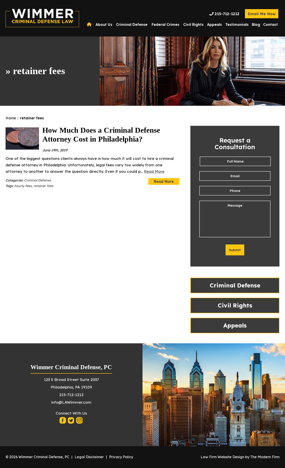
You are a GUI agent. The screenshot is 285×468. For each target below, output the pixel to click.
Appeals (214, 24)
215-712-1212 (227, 13)
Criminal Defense (131, 24)
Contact (270, 24)
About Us (104, 24)
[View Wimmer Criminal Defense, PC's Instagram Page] (79, 421)
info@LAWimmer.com (71, 402)
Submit (235, 250)
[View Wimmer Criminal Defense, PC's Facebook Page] (63, 421)
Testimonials (236, 24)
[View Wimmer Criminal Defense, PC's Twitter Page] (71, 421)
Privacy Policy (121, 457)
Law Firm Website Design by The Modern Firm (240, 457)
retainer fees (43, 186)
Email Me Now (262, 13)
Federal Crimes (165, 24)
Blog (256, 24)
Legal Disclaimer (89, 457)
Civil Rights (193, 24)
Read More (154, 171)
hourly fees (23, 186)
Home (90, 24)
